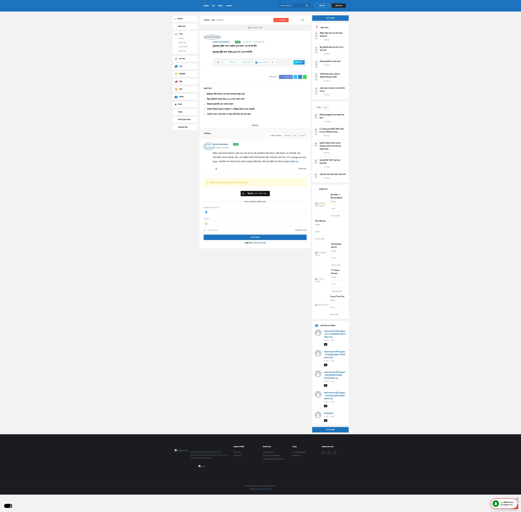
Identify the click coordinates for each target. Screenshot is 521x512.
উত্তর (325, 107)
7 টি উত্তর (327, 167)
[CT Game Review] (322, 280)
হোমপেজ (206, 6)
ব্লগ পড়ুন (182, 58)
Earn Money (320, 221)
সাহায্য (180, 112)
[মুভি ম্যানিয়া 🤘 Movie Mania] (322, 205)
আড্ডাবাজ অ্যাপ (183, 127)
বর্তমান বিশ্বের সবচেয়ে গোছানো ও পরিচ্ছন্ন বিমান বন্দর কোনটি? (231, 109)
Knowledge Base (299, 452)
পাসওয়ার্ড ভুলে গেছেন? (301, 230)
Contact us (296, 456)
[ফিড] (334, 453)
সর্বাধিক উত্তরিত (183, 47)
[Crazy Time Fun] (322, 305)
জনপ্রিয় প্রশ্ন (182, 43)
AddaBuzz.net (265, 489)
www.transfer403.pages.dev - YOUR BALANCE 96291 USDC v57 (336, 396)
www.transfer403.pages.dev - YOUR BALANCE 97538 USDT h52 (336, 355)
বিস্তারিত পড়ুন (294, 162)
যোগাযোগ (229, 6)
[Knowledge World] (322, 254)
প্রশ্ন (181, 34)
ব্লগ (213, 6)
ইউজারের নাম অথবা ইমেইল (212, 207)
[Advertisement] (255, 273)
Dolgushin (328, 413)
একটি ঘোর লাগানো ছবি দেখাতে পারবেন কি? (333, 174)
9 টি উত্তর (327, 136)
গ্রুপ (180, 66)
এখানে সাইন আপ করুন (259, 243)
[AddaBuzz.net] (186, 6)
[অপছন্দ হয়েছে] (221, 62)
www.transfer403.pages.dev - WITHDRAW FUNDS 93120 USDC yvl (336, 375)
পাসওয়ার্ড (207, 219)
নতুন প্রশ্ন (181, 38)
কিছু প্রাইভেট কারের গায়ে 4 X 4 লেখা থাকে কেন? (226, 99)
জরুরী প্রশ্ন (181, 26)
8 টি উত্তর (327, 153)
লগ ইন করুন (330, 18)
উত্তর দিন (299, 62)
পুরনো (294, 136)
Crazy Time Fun (337, 296)
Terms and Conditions (271, 456)
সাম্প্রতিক (287, 136)
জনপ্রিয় (318, 107)
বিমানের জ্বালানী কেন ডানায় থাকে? (220, 104)
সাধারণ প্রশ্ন (261, 42)
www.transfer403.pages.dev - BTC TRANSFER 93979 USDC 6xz (336, 334)
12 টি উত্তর (327, 121)
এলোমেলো (302, 136)
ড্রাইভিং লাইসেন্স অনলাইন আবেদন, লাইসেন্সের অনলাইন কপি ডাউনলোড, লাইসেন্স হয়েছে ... (330, 146)
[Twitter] (329, 453)
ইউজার (220, 6)
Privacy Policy (268, 452)
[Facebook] (324, 453)
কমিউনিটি (182, 74)
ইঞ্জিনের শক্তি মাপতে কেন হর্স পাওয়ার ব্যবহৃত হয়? (226, 94)
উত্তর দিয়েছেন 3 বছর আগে (221, 148)
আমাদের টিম (237, 452)
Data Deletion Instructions (273, 459)
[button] (504, 503)
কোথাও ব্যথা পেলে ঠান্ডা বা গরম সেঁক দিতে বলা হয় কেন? (229, 114)
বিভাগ (180, 104)
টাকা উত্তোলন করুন (184, 119)
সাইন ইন (322, 5)
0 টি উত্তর (327, 40)
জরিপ (180, 81)
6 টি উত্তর (327, 178)
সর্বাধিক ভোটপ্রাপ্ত (276, 136)
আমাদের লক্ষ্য (238, 456)
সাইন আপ (338, 5)
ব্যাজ (180, 89)
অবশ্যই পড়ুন (182, 51)
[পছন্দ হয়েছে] (215, 62)
